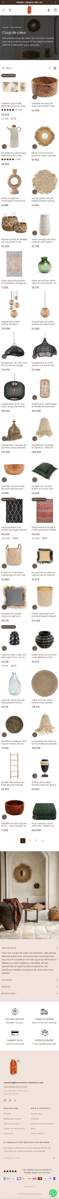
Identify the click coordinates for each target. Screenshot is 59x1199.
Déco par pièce (12, 1123)
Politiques (28, 1186)
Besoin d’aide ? (9, 993)
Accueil (5, 27)
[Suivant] (42, 840)
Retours (6, 986)
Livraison (7, 980)
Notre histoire (37, 1133)
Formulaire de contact (15, 1086)
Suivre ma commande (42, 1123)
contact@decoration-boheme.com (24, 1082)
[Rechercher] (10, 10)
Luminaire (8, 1133)
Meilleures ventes (12, 1118)
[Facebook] (15, 1100)
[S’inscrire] (53, 1158)
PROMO (7, 1113)
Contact (35, 1118)
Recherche (36, 1113)
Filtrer (8, 68)
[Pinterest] (10, 1100)
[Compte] (48, 10)
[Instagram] (5, 1100)
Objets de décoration (14, 1128)
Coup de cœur (9, 948)
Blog (33, 1128)
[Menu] (3, 10)
